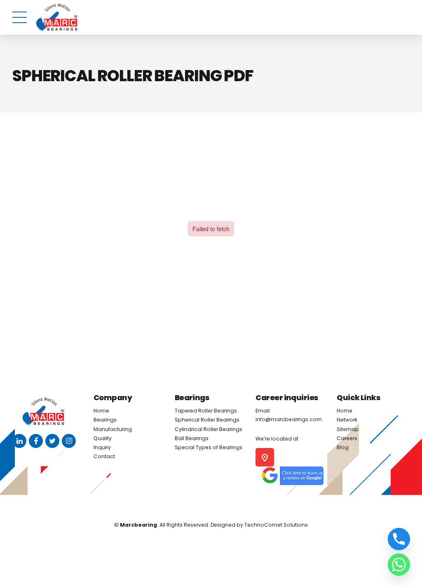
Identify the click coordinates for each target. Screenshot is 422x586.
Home (101, 410)
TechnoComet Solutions (276, 524)
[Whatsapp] (399, 564)
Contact (104, 456)
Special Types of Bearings (208, 447)
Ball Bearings (192, 438)
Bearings (105, 419)
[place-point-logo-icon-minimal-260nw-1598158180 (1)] (265, 457)
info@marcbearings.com (289, 419)
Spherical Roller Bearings (207, 419)
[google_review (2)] (292, 475)
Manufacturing (113, 429)
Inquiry (102, 447)
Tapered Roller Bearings (206, 410)
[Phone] (399, 539)
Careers (347, 438)
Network (347, 419)
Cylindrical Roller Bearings (208, 429)
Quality (103, 438)
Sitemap (348, 429)
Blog (343, 447)
